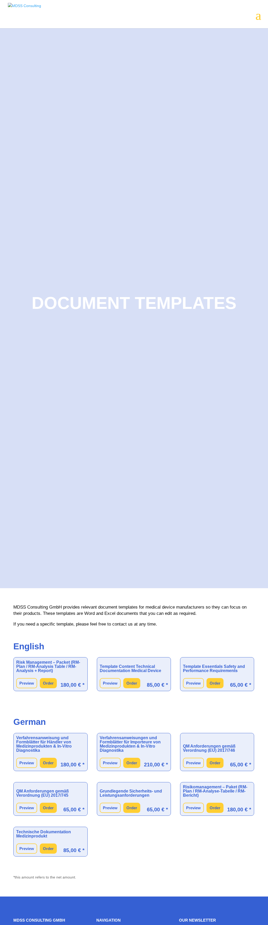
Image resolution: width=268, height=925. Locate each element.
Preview (26, 683)
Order (48, 683)
